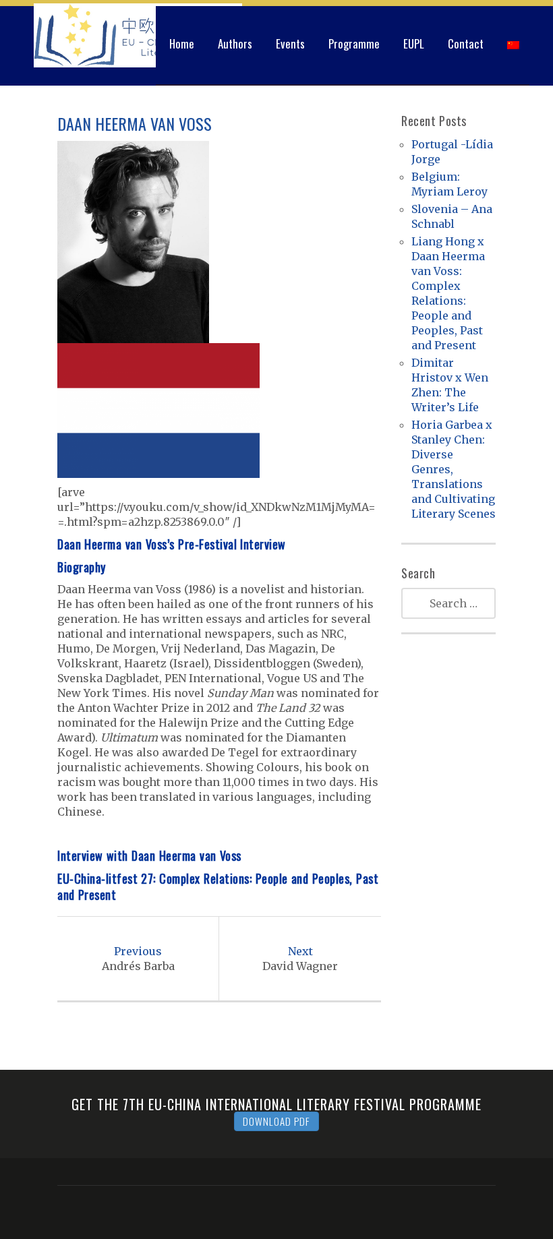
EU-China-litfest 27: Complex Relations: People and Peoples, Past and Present (217, 886)
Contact (466, 43)
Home (181, 43)
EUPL (413, 43)
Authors (235, 43)
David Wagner (300, 958)
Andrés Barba (138, 958)
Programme (354, 43)
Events (290, 43)
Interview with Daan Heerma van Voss (149, 855)
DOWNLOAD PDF (276, 1121)
